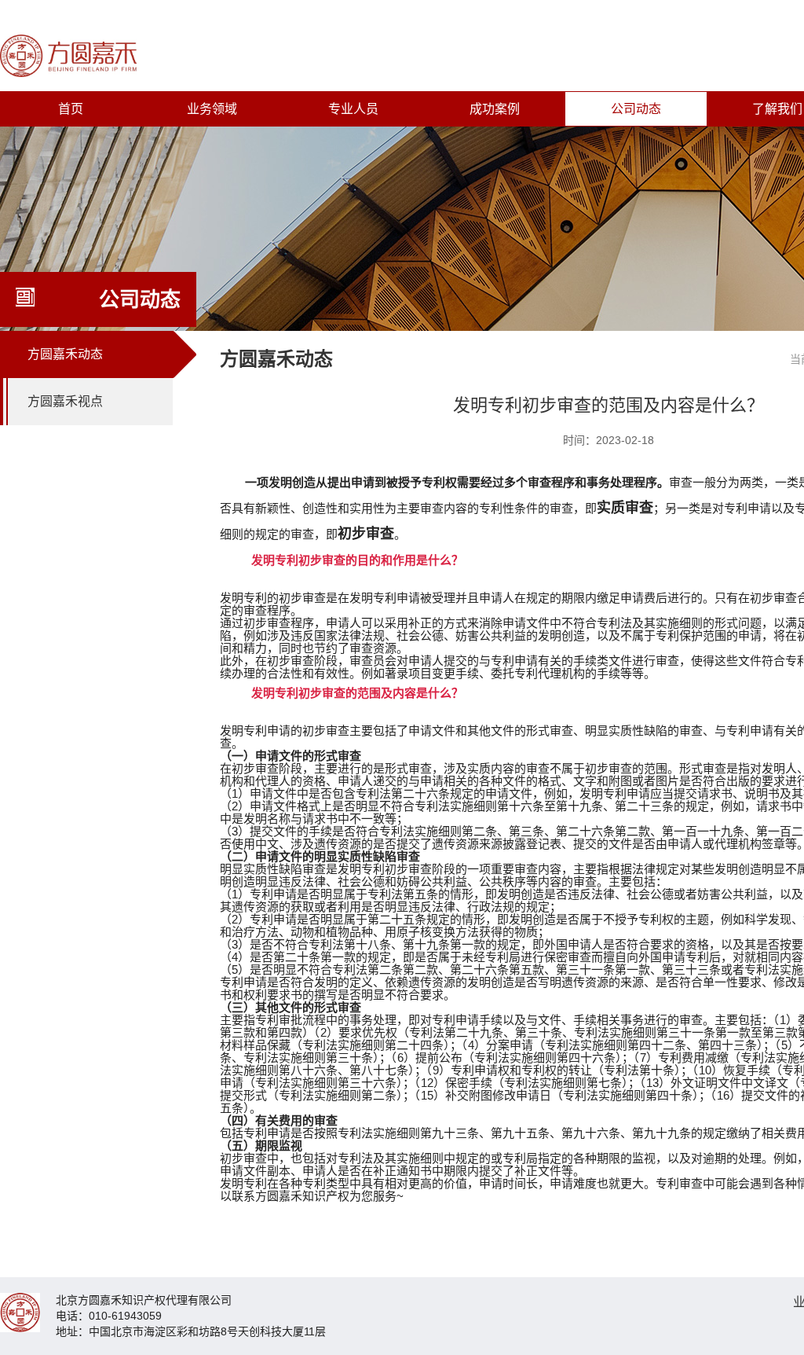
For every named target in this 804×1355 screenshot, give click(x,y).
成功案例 (495, 109)
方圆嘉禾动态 (65, 354)
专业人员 (353, 109)
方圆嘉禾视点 (65, 401)
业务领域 (212, 109)
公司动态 (636, 109)
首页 (70, 109)
